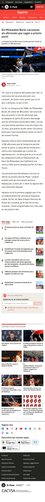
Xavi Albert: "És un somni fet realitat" (11, 344)
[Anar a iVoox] (39, 428)
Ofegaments (28, 2)
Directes (40, 7)
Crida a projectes (29, 467)
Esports (23, 12)
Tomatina (38, 2)
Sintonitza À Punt (29, 459)
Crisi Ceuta (18, 2)
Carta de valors (7, 471)
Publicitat (26, 455)
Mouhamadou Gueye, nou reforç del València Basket (32, 389)
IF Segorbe (9, 2)
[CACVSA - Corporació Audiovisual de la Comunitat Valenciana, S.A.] (17, 491)
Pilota (14, 17)
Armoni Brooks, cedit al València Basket (10, 365)
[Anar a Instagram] (12, 428)
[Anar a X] (7, 428)
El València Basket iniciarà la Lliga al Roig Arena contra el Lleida (33, 345)
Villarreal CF (9, 22)
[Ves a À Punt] (11, 7)
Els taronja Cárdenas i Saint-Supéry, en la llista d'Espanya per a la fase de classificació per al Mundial (33, 411)
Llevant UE (29, 22)
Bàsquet (22, 17)
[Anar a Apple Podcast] (3, 433)
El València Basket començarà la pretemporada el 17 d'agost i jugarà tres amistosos (32, 367)
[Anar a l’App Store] (24, 442)
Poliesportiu (32, 17)
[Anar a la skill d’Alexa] (35, 442)
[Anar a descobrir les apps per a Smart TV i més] (11, 448)
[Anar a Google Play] (9, 442)
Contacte (5, 455)
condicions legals (22, 307)
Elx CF (37, 22)
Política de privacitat (8, 478)
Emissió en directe (8, 463)
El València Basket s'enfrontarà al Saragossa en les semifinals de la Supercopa (11, 411)
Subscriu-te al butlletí (9, 467)
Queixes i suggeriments (31, 463)
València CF (20, 22)
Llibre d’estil (27, 471)
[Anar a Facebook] (3, 428)
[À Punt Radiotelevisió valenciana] (13, 485)
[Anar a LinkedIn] (7, 433)
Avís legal (26, 474)
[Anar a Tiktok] (16, 428)
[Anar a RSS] (12, 433)
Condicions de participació (10, 474)
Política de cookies (29, 478)
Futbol (5, 17)
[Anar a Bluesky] (26, 428)
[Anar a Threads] (30, 428)
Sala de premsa (7, 459)
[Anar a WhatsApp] (35, 428)
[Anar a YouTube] (21, 428)
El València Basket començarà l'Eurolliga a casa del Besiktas (11, 390)
